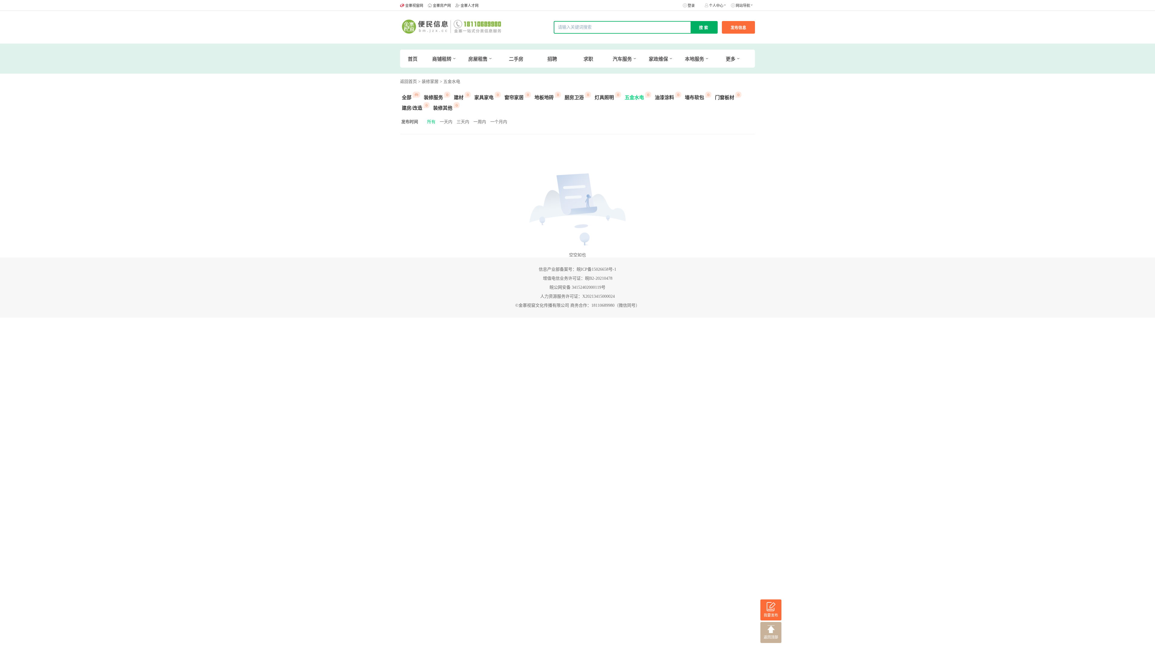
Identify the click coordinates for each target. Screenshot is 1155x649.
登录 (691, 6)
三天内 (463, 122)
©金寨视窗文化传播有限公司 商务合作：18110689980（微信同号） (577, 305)
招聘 (552, 59)
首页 (412, 59)
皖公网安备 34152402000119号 (577, 287)
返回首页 (408, 81)
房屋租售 (478, 59)
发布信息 (738, 27)
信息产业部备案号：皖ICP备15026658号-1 (577, 269)
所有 (431, 122)
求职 (588, 59)
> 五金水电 (450, 81)
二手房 (516, 59)
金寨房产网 (442, 6)
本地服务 (694, 59)
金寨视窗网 (414, 6)
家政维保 (658, 59)
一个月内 (498, 122)
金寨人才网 (469, 6)
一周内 (479, 122)
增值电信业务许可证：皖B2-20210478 (577, 278)
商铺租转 (441, 59)
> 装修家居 (428, 81)
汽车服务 (622, 59)
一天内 (446, 122)
